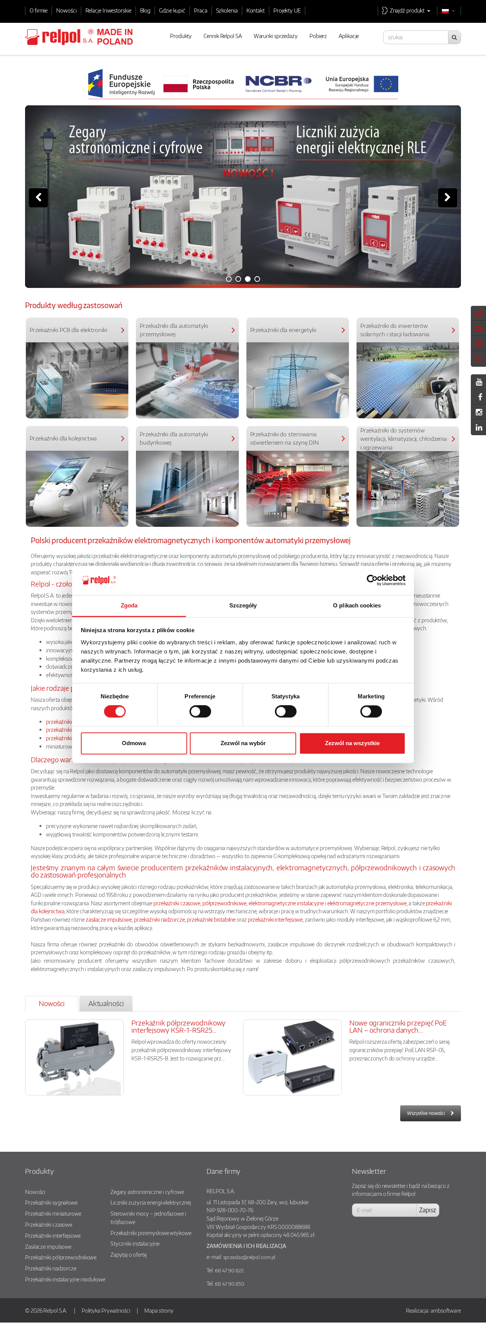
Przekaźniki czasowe (48, 1224)
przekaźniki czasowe (69, 729)
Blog (145, 10)
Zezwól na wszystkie (352, 743)
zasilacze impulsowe (109, 919)
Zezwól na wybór (243, 743)
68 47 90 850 (229, 1284)
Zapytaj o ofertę (128, 1254)
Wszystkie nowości (426, 1113)
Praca (200, 10)
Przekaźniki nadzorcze (50, 1268)
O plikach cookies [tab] (357, 605)
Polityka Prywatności (106, 1310)
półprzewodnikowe (224, 903)
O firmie (38, 10)
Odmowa (134, 743)
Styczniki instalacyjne (134, 1243)
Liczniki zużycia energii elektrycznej (150, 1202)
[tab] (51, 1003)
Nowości (66, 10)
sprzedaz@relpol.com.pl (249, 1257)
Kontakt (255, 10)
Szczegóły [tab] (243, 605)
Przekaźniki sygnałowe (51, 1202)
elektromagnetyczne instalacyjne (286, 903)
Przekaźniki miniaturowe (53, 1213)
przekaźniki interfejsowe (275, 919)
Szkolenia (227, 10)
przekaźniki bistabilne (211, 919)
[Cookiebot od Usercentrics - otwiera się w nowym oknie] (372, 580)
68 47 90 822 (229, 1270)
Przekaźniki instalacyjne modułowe (65, 1279)
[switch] (200, 712)
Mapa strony (159, 1310)
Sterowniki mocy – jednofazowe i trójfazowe (148, 1217)
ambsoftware (446, 1310)
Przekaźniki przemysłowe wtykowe (150, 1232)
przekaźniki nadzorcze (159, 919)
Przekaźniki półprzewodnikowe (60, 1257)
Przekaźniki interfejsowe (52, 1235)
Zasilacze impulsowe (48, 1246)
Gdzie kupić (172, 10)
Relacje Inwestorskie (108, 10)
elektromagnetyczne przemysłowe (367, 903)
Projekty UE (287, 10)
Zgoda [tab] (129, 605)
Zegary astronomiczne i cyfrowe (147, 1191)
